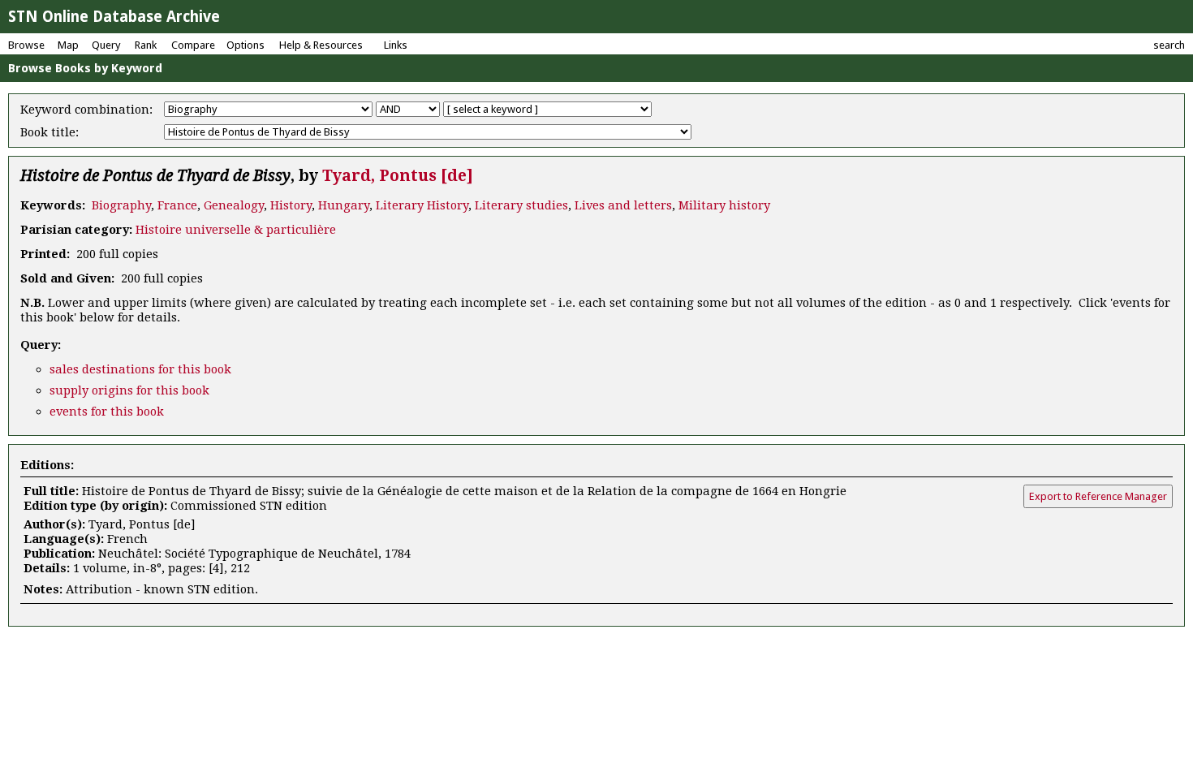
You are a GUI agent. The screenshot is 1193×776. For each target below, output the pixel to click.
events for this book (107, 411)
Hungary (343, 205)
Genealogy (234, 205)
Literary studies (521, 205)
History (291, 205)
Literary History (422, 205)
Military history (724, 205)
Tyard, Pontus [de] (397, 175)
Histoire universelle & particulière (236, 229)
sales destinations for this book (140, 369)
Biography (121, 205)
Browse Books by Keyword (85, 68)
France (177, 205)
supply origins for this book (129, 390)
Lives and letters (623, 205)
